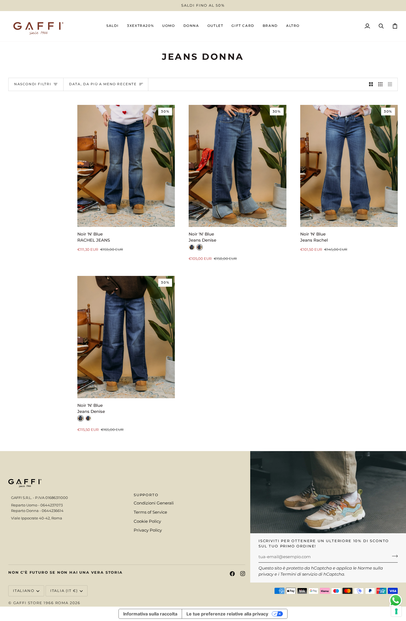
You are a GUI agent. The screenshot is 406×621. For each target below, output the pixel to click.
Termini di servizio (298, 574)
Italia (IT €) (64, 590)
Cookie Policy (147, 521)
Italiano (24, 590)
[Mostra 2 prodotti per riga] (371, 84)
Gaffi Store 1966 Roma (40, 603)
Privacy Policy (148, 530)
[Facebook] (232, 573)
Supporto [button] (146, 495)
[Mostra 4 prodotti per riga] (391, 84)
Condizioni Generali (154, 503)
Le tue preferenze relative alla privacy (227, 614)
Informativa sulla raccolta (150, 614)
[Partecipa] (393, 556)
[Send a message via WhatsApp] (395, 600)
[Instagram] (242, 573)
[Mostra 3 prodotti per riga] (380, 84)
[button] (168, 26)
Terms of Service (150, 512)
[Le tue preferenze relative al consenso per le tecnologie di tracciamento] (396, 611)
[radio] (192, 247)
